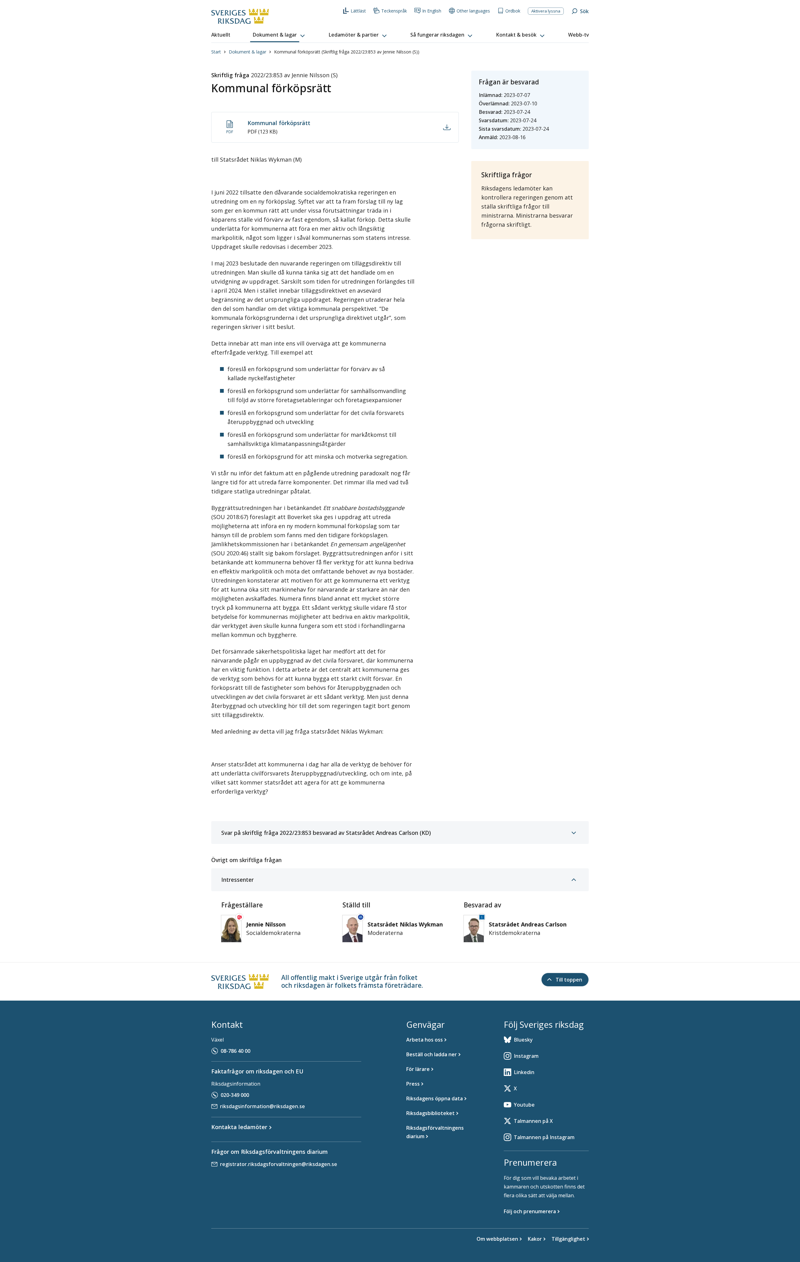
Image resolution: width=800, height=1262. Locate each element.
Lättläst (358, 11)
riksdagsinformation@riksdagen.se (262, 1106)
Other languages (473, 11)
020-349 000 (235, 1095)
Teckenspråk (394, 11)
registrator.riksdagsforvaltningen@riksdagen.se (278, 1164)
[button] (279, 35)
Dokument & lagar (247, 52)
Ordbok (512, 11)
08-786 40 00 (235, 1050)
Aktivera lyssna (545, 11)
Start (216, 52)
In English (431, 11)
